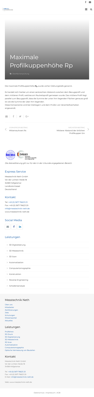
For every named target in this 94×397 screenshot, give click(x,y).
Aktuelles (9, 321)
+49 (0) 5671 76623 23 (17, 202)
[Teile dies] (13, 116)
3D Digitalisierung (17, 245)
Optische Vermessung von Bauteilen (20, 350)
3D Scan (13, 256)
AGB (58, 393)
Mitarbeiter (9, 307)
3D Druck (9, 334)
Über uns (8, 305)
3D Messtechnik (16, 251)
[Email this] (7, 116)
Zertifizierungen (11, 310)
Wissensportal (11, 318)
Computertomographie (19, 268)
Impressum (50, 393)
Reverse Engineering (18, 280)
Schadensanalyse (17, 286)
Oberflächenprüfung (20, 74)
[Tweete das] (20, 116)
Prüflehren (9, 332)
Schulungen (10, 315)
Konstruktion (15, 274)
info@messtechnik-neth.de (17, 208)
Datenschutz (39, 393)
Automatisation (16, 262)
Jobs (7, 313)
